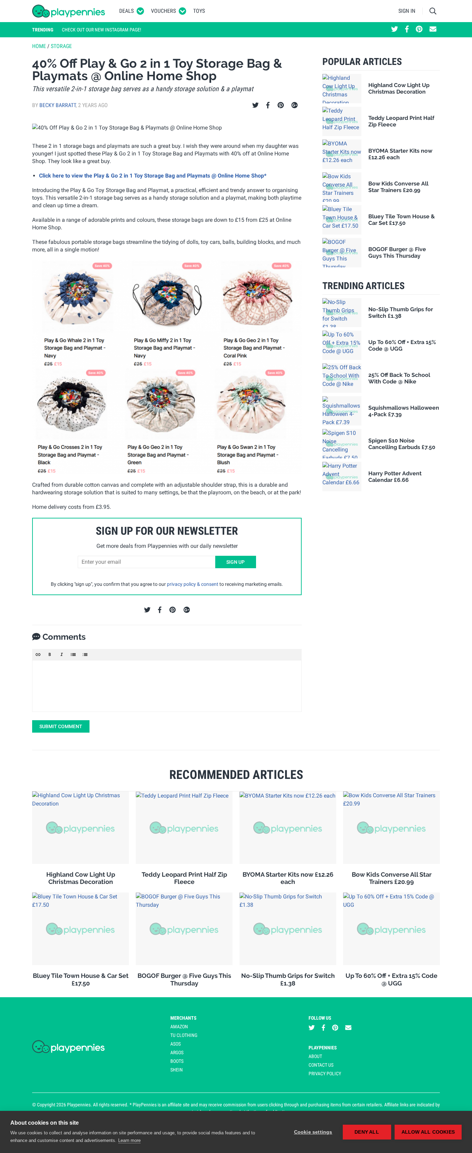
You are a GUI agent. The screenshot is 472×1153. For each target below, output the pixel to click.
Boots (176, 1061)
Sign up (235, 562)
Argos (176, 1052)
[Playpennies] (68, 11)
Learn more (129, 1140)
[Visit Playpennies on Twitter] (395, 30)
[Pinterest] (281, 105)
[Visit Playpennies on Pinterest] (419, 30)
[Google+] (294, 105)
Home (39, 46)
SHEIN (176, 1070)
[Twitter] (255, 105)
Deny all (367, 1132)
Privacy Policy (325, 1073)
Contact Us (321, 1065)
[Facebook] (267, 105)
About (315, 1056)
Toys (199, 11)
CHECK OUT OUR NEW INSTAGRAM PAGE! (101, 29)
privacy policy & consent (192, 584)
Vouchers (163, 11)
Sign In (406, 11)
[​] (167, 686)
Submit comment (60, 726)
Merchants (183, 1018)
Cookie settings (313, 1132)
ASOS (175, 1044)
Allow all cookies (428, 1132)
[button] (38, 654)
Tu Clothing (183, 1035)
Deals (126, 11)
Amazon (179, 1026)
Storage (61, 46)
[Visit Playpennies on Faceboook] (407, 30)
